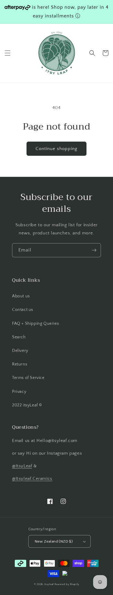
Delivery (20, 350)
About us (21, 296)
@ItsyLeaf (22, 465)
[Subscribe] (94, 250)
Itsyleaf (49, 584)
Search (19, 337)
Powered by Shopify (67, 584)
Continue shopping (56, 148)
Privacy (19, 391)
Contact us (22, 309)
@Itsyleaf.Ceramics (32, 478)
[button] (7, 53)
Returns (19, 364)
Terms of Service (28, 377)
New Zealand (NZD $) (54, 541)
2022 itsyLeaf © (27, 405)
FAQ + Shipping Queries (35, 323)
